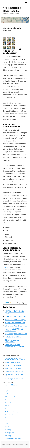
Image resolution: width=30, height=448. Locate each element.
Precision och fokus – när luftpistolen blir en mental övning (14, 311)
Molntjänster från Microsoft (15, 322)
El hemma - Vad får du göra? (16, 326)
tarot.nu (6, 267)
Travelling (8, 430)
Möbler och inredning (11, 412)
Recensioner (9, 415)
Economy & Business (11, 385)
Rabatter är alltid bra (13, 337)
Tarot (5, 56)
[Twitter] (7, 302)
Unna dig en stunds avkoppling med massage (14, 345)
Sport (6, 424)
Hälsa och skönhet (10, 397)
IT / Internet (8, 406)
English (7, 391)
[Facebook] (5, 302)
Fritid (6, 394)
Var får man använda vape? (15, 319)
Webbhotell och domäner (12, 439)
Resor (6, 418)
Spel (6, 421)
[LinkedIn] (8, 302)
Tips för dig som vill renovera (16, 333)
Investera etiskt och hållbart (15, 316)
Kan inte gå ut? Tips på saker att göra (14, 330)
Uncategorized (9, 433)
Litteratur (7, 409)
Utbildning (8, 436)
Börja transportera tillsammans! (12, 341)
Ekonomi (7, 388)
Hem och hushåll (10, 400)
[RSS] (10, 302)
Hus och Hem (9, 403)
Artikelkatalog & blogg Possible (12, 9)
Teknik (7, 427)
